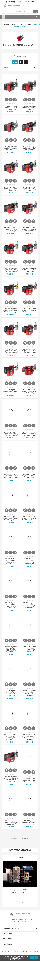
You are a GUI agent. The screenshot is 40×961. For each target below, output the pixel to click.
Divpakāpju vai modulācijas (20, 850)
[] (35, 11)
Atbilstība (20, 67)
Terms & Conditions (14, 958)
